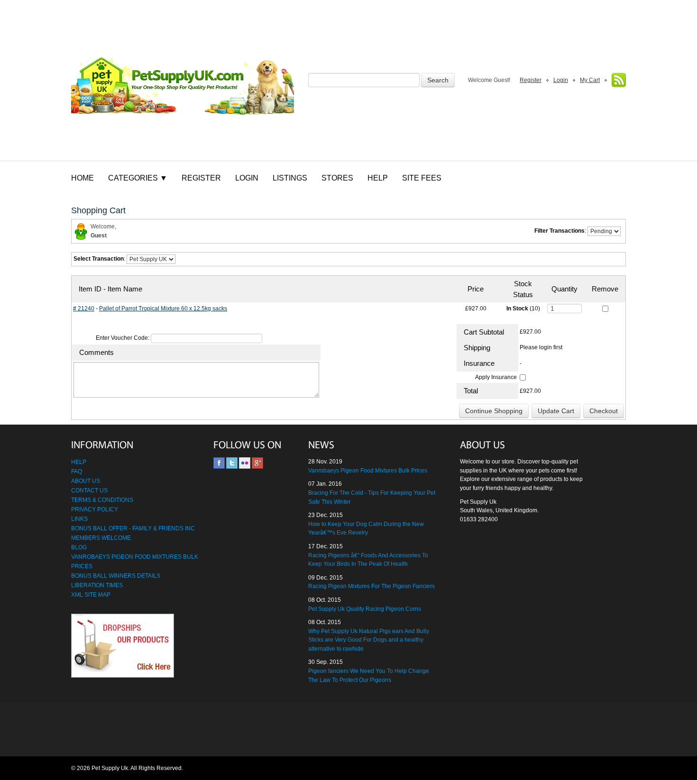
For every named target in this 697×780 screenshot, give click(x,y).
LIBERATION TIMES (97, 585)
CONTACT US (89, 490)
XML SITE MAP (90, 594)
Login (560, 80)
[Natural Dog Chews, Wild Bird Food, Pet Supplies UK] (182, 80)
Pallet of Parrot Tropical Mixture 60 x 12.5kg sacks (163, 308)
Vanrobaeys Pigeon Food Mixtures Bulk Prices (367, 470)
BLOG (79, 547)
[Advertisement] (348, 730)
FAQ (76, 471)
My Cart (590, 80)
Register (530, 80)
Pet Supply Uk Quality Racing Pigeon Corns (364, 609)
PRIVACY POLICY (94, 509)
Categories (137, 178)
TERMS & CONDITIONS (102, 500)
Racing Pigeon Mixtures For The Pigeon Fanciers (371, 586)
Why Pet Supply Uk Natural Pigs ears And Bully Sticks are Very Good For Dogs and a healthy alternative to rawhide (368, 640)
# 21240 (83, 308)
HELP (78, 462)
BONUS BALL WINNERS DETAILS (115, 575)
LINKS (79, 519)
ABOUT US (85, 481)
